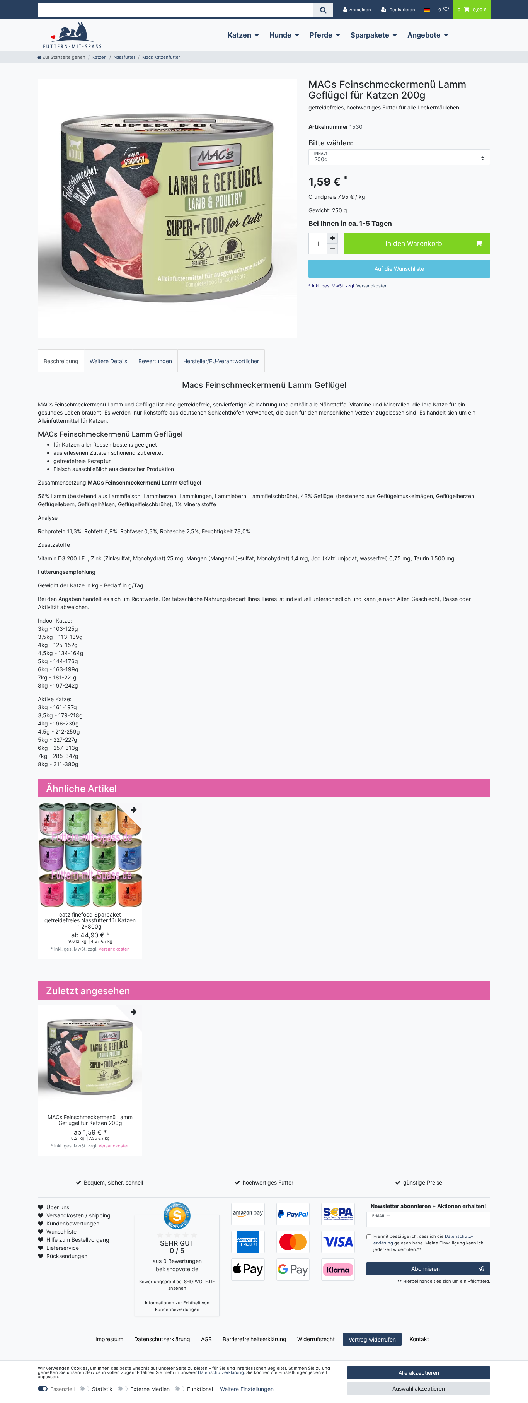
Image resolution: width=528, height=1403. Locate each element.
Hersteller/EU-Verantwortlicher (221, 361)
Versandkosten (371, 285)
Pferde (321, 35)
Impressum (109, 1339)
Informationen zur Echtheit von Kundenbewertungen (177, 1306)
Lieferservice (62, 1247)
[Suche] (323, 10)
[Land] (426, 9)
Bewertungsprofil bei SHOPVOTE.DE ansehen (177, 1285)
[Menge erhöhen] (332, 238)
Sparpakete (370, 35)
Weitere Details (108, 361)
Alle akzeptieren (419, 1372)
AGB (206, 1339)
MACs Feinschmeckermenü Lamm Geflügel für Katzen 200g (90, 1120)
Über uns (57, 1207)
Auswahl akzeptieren (418, 1388)
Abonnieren (425, 1268)
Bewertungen (155, 361)
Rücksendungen (66, 1256)
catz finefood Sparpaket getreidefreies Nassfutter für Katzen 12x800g (90, 920)
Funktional (200, 1389)
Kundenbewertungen (72, 1223)
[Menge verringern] (332, 249)
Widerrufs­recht (316, 1339)
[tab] (61, 360)
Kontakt (419, 1339)
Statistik (102, 1389)
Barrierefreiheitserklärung (254, 1339)
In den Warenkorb (413, 244)
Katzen (239, 35)
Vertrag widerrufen (372, 1339)
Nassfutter (124, 57)
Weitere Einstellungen (247, 1389)
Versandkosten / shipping (78, 1215)
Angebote (424, 35)
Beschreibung (61, 361)
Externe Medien (150, 1389)
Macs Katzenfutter (161, 57)
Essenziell (62, 1389)
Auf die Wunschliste (399, 269)
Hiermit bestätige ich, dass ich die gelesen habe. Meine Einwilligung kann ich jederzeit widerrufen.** (428, 1243)
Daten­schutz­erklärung (162, 1339)
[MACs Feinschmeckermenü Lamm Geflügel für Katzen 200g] (167, 208)
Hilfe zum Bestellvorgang (77, 1239)
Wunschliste (61, 1231)
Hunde (280, 35)
